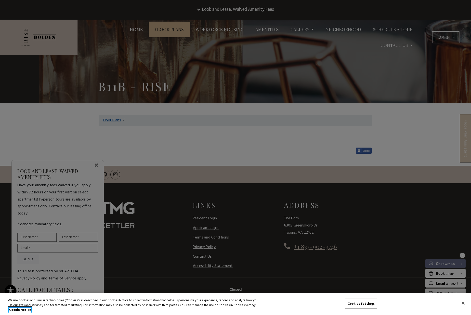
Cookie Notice (20, 310)
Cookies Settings (361, 303)
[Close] (463, 303)
